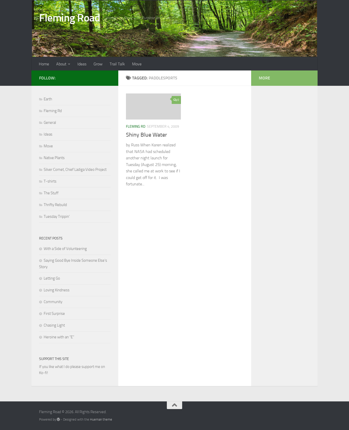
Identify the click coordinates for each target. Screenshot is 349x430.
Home (44, 64)
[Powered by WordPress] (58, 419)
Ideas (81, 64)
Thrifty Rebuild (55, 204)
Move (137, 64)
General (50, 122)
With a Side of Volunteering (65, 248)
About (61, 64)
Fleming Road (69, 17)
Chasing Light (54, 325)
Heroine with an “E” (59, 337)
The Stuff (51, 193)
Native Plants (54, 158)
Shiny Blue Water (146, 135)
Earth (48, 99)
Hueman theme (101, 419)
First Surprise (54, 313)
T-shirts (50, 181)
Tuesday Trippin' (57, 216)
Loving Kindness (56, 290)
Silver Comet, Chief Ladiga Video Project (75, 169)
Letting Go (52, 278)
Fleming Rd (135, 126)
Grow (98, 64)
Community (53, 302)
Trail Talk (117, 64)
